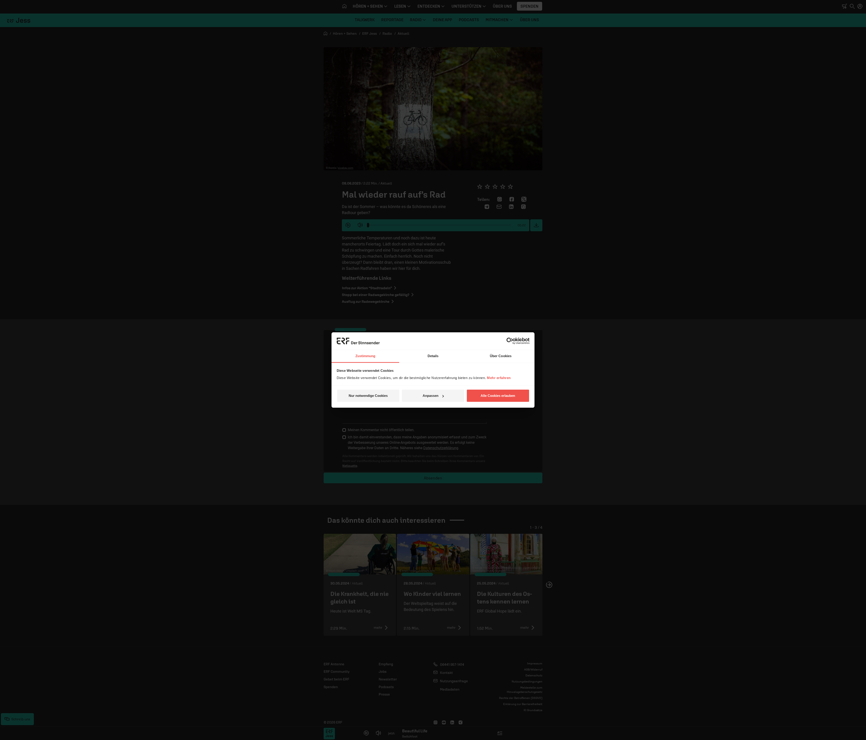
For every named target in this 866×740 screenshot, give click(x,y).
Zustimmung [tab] (365, 356)
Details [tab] (433, 356)
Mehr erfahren (499, 378)
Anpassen (430, 396)
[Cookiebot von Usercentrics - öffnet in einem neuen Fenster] (510, 341)
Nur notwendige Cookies (368, 396)
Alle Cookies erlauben (498, 396)
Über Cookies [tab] (500, 356)
